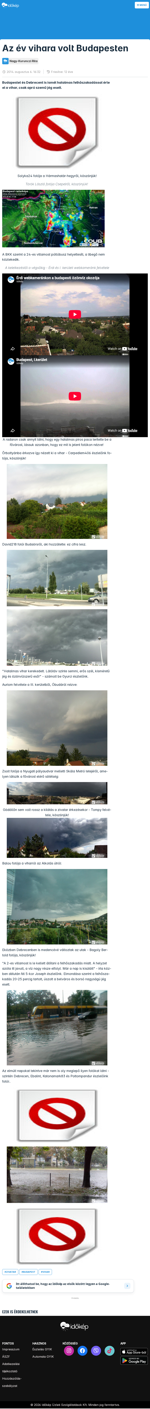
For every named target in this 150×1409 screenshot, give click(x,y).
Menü (143, 5)
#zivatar (10, 1272)
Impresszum (10, 1349)
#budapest (28, 1272)
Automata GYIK (43, 1356)
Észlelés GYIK (42, 1349)
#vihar (45, 1272)
